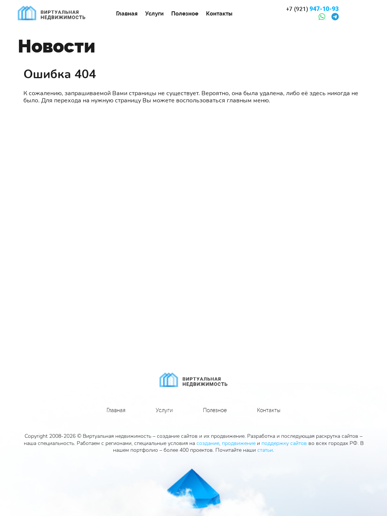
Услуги (154, 13)
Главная (127, 13)
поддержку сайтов (284, 443)
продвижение (238, 443)
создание (208, 443)
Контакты (219, 13)
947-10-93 (312, 9)
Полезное (184, 13)
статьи (265, 450)
